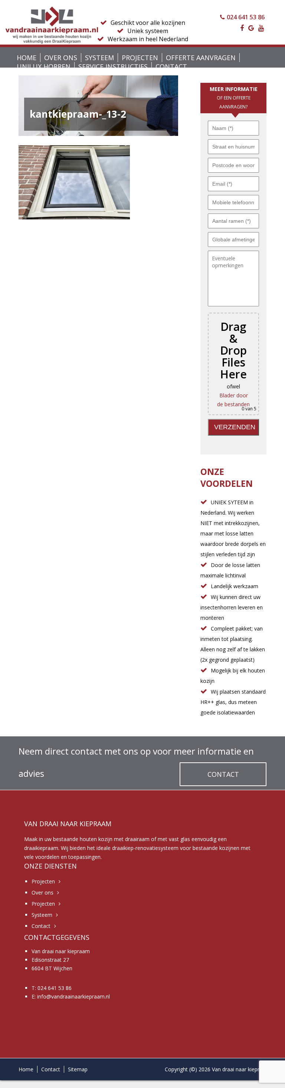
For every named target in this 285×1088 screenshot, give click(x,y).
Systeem (99, 57)
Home (26, 57)
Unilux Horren (44, 66)
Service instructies (113, 66)
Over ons (60, 57)
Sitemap (78, 1069)
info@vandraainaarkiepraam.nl (73, 996)
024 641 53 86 (246, 17)
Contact (171, 66)
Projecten (140, 57)
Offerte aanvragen (201, 57)
